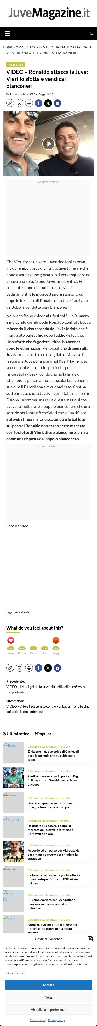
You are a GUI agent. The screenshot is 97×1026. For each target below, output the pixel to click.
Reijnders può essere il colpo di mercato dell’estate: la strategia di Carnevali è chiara (51, 830)
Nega (49, 997)
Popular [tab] (44, 733)
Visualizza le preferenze (48, 1010)
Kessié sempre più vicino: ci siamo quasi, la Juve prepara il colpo (51, 805)
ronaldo (19, 612)
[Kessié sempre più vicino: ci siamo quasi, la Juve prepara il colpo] (9, 794)
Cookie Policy (38, 1020)
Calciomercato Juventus (42, 746)
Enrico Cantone (19, 94)
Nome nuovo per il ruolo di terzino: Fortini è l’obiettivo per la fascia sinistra (52, 929)
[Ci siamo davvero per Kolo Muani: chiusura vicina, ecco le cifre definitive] (13, 895)
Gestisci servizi (15, 973)
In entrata (64, 746)
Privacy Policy (56, 1020)
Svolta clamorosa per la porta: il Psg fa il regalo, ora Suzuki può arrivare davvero (53, 780)
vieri (28, 612)
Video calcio (15, 64)
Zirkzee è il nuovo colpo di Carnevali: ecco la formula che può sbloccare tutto (54, 755)
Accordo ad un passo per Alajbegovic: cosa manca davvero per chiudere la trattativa (54, 854)
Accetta (48, 985)
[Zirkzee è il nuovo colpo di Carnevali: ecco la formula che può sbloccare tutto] (10, 745)
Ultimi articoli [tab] (19, 733)
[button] (90, 939)
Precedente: (46, 686)
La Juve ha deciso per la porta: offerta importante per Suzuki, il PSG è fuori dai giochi (54, 879)
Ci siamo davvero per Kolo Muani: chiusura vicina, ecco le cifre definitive (51, 904)
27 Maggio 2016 (43, 94)
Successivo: (47, 706)
